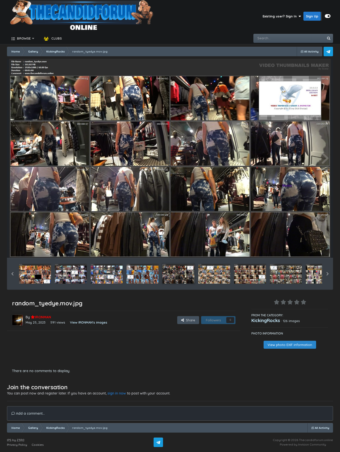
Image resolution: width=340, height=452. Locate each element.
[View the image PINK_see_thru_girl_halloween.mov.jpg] (286, 274)
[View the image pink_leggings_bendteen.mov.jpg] (322, 274)
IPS (9, 440)
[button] (12, 273)
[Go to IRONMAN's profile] (17, 320)
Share (189, 320)
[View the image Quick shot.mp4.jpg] (214, 274)
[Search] (328, 38)
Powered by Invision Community (303, 444)
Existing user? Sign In (281, 16)
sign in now (117, 393)
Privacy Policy (17, 445)
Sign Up (312, 16)
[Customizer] (327, 16)
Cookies (38, 445)
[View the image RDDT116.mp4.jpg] (142, 274)
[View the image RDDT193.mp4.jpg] (35, 274)
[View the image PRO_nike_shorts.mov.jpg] (250, 274)
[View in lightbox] (170, 158)
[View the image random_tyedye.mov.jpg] (178, 274)
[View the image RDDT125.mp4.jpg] (107, 274)
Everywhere (308, 38)
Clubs (56, 38)
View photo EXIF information (290, 345)
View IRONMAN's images (88, 322)
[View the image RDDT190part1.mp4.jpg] (71, 274)
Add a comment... (30, 413)
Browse (23, 38)
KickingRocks (265, 320)
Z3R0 (20, 440)
